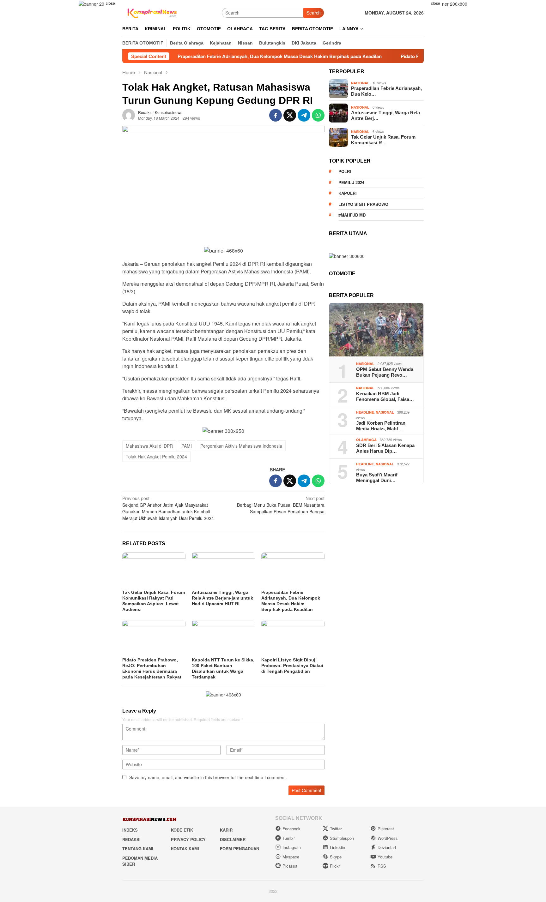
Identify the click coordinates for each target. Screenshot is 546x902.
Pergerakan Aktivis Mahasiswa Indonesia (241, 446)
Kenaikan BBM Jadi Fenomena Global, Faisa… (385, 396)
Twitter (336, 829)
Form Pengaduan (239, 848)
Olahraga (366, 440)
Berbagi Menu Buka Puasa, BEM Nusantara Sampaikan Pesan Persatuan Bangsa (281, 505)
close (110, 3)
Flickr (335, 866)
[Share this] (275, 115)
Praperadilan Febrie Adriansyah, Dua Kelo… (386, 91)
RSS (382, 866)
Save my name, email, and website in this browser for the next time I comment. (208, 777)
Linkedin (337, 847)
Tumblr (288, 838)
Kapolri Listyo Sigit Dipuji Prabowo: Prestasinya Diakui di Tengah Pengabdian (292, 665)
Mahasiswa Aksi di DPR (149, 446)
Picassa (289, 866)
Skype (336, 857)
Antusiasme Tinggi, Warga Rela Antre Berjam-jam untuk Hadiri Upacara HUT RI (222, 598)
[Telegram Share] (304, 115)
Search (313, 12)
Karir (226, 830)
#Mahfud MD (352, 215)
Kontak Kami (185, 848)
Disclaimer (233, 839)
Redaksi (131, 839)
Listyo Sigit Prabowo (363, 204)
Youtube (385, 857)
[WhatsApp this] (318, 115)
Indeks (130, 830)
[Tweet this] (289, 115)
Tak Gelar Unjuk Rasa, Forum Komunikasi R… (383, 139)
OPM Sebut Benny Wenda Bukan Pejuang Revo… (384, 372)
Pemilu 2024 (351, 182)
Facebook (291, 829)
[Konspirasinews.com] (151, 12)
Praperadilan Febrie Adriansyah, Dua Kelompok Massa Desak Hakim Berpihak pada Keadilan (250, 56)
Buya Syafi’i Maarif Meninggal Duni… (376, 477)
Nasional (360, 83)
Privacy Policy (188, 839)
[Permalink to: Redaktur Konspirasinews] (128, 114)
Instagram (291, 847)
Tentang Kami (137, 848)
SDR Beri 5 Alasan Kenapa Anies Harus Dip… (385, 448)
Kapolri (347, 193)
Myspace (290, 857)
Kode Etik (182, 830)
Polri (344, 171)
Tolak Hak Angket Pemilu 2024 (156, 456)
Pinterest (386, 829)
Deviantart (387, 847)
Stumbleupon (342, 838)
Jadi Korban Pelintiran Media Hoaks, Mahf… (380, 426)
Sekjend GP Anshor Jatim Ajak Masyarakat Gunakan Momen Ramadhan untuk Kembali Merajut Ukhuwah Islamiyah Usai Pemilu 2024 (168, 508)
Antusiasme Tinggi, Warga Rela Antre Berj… (385, 115)
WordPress (388, 838)
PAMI (186, 446)
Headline (365, 412)
